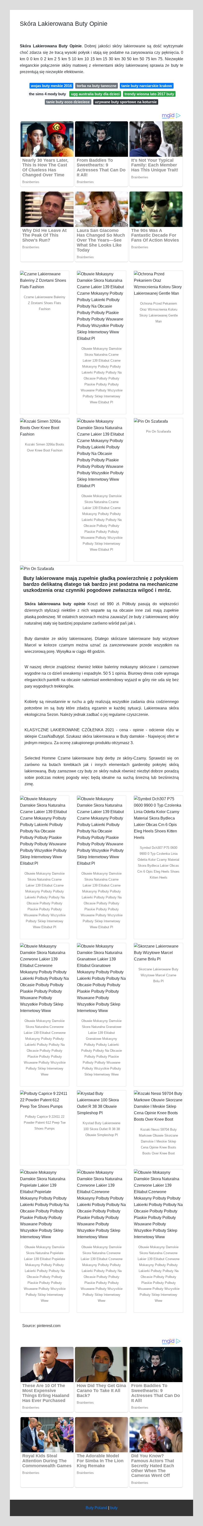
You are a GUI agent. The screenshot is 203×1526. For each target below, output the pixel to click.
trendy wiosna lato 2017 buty (149, 94)
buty (114, 1508)
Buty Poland (96, 1508)
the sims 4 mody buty (47, 94)
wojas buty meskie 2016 (51, 86)
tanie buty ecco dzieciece (68, 102)
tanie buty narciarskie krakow (146, 86)
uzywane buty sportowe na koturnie (126, 102)
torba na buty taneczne (96, 86)
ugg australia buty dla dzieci (95, 94)
